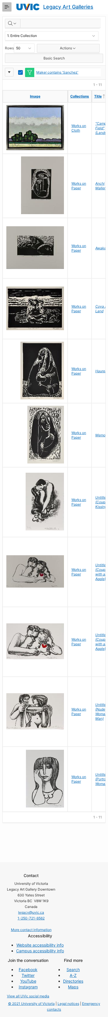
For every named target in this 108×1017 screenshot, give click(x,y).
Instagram (28, 986)
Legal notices (68, 1003)
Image (35, 96)
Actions (66, 48)
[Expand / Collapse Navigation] (7, 7)
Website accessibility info (40, 945)
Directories (73, 981)
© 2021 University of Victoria (31, 1003)
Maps (73, 986)
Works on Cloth (78, 128)
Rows (9, 48)
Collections (79, 96)
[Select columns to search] (12, 23)
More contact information (31, 930)
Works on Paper (78, 185)
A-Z (73, 975)
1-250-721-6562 (31, 918)
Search (73, 969)
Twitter (28, 975)
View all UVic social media (28, 996)
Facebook (28, 969)
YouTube (28, 981)
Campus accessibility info (40, 950)
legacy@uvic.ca (31, 912)
